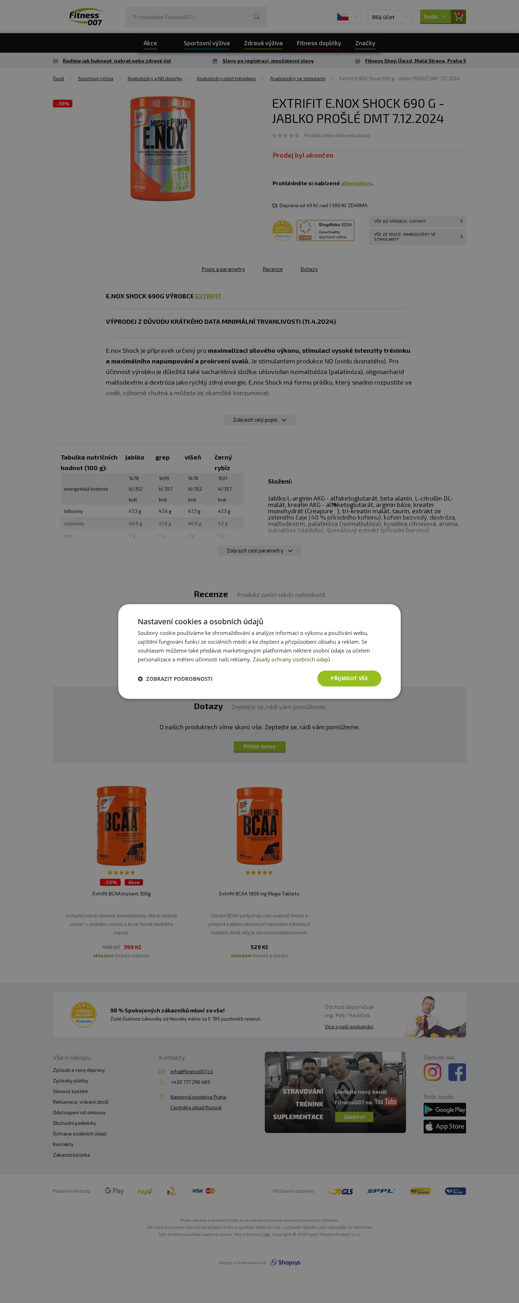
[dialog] (259, 651)
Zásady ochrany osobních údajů (291, 659)
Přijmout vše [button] (349, 678)
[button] (175, 679)
